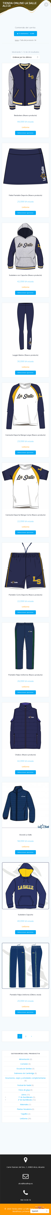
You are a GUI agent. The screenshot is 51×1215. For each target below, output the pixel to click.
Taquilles (24, 1114)
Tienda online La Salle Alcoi (20, 4)
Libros (23, 1094)
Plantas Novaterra (24, 1109)
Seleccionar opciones (25, 133)
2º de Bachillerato (25, 1100)
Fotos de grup (24, 1090)
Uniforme (25, 127)
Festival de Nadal (24, 1085)
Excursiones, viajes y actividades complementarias (25, 1078)
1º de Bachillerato (25, 1097)
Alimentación (24, 1059)
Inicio (17, 40)
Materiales (24, 1104)
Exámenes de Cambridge (24, 1073)
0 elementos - (26, 33)
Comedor (24, 1064)
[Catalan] (36, 1207)
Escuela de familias (24, 1068)
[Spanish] (43, 1207)
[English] (39, 1207)
